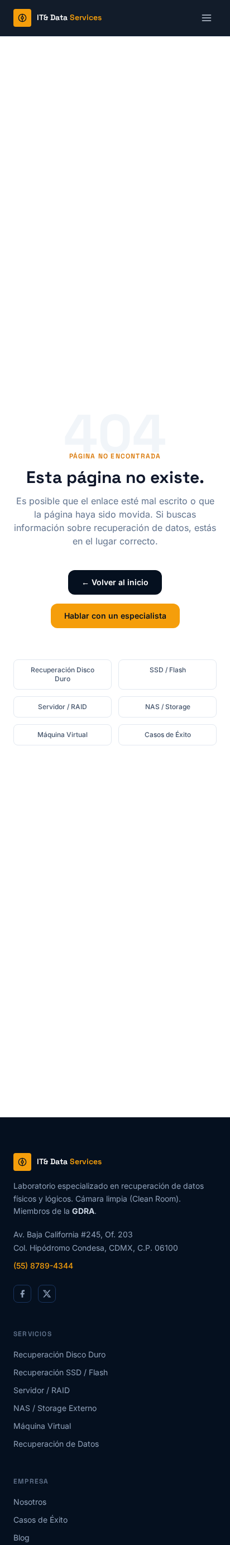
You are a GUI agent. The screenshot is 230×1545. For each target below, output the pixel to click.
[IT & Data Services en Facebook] (22, 1294)
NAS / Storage (167, 706)
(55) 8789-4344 (43, 1265)
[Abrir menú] (207, 18)
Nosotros (29, 1501)
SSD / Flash (168, 670)
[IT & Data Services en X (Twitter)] (47, 1294)
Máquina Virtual (62, 734)
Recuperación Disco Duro (62, 674)
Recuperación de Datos (56, 1443)
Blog (21, 1537)
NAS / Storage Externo (55, 1408)
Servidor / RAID (62, 706)
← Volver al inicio (115, 582)
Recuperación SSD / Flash (60, 1372)
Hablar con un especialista (115, 615)
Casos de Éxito (168, 734)
